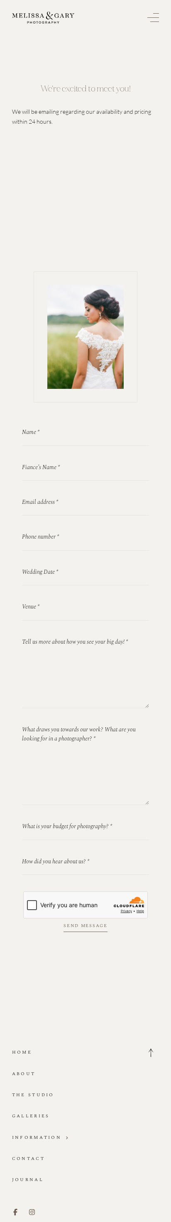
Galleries (31, 1115)
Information (36, 1137)
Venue (30, 606)
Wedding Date (40, 572)
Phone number (40, 536)
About (23, 1073)
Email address (40, 502)
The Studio (33, 1094)
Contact (28, 1158)
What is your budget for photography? (67, 826)
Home (22, 1052)
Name (30, 432)
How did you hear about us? (55, 861)
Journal (28, 1179)
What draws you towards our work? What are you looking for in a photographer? (79, 734)
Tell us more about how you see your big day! (75, 641)
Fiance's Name (41, 467)
